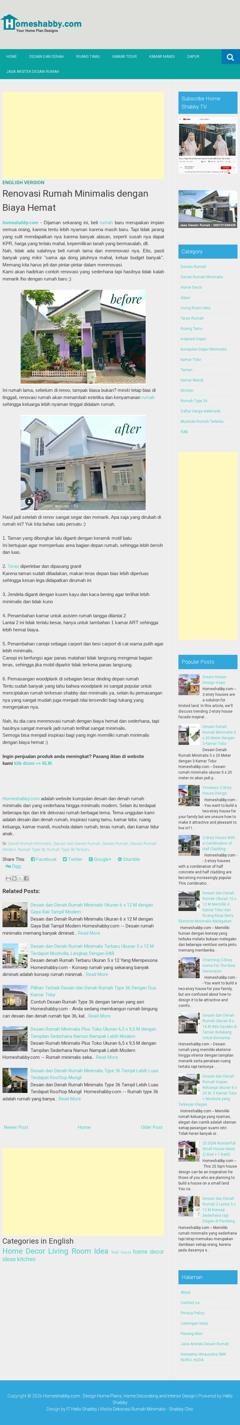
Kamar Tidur (124, 56)
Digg (16, 866)
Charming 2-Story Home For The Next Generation (218, 965)
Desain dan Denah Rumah (76, 843)
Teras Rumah (192, 318)
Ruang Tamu (88, 56)
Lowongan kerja (194, 1323)
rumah (106, 222)
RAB (184, 432)
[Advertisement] (83, 135)
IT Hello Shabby (82, 1409)
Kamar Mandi (162, 56)
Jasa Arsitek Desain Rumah (32, 71)
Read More (89, 933)
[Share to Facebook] (26, 878)
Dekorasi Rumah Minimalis (139, 1409)
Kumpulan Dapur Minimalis (204, 349)
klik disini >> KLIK (33, 763)
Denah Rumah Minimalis (30, 843)
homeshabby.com (20, 222)
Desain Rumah (115, 843)
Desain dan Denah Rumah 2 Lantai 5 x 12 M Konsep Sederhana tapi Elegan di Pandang (219, 1209)
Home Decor (23, 1251)
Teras (13, 566)
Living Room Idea (78, 1251)
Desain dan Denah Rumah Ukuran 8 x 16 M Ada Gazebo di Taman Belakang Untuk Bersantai (219, 1026)
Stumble (131, 859)
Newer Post (16, 1127)
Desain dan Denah (46, 56)
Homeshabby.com (21, 798)
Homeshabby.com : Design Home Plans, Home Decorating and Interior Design (119, 1395)
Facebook (46, 859)
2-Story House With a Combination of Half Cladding (218, 843)
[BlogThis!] (14, 878)
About (186, 1292)
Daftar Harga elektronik (200, 411)
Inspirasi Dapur (193, 339)
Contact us (190, 1303)
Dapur (193, 56)
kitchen (26, 1259)
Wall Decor (121, 1252)
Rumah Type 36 (31, 849)
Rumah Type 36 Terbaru (68, 849)
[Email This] (8, 878)
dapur (185, 298)
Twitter (74, 859)
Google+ (102, 859)
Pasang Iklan (192, 1334)
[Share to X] (20, 878)
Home (11, 56)
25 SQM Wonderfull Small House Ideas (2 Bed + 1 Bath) (219, 1149)
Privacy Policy (192, 1313)
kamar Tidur (191, 359)
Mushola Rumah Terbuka (202, 421)
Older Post (151, 1127)
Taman (186, 370)
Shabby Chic (181, 1409)
